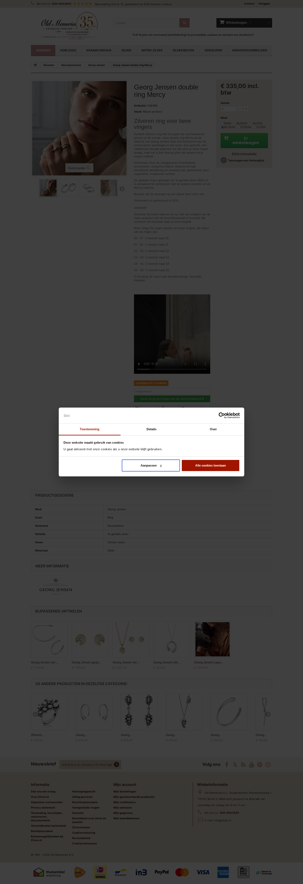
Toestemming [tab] (89, 429)
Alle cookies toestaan (210, 465)
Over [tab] (213, 429)
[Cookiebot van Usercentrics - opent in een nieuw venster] (222, 416)
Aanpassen (149, 465)
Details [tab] (152, 429)
